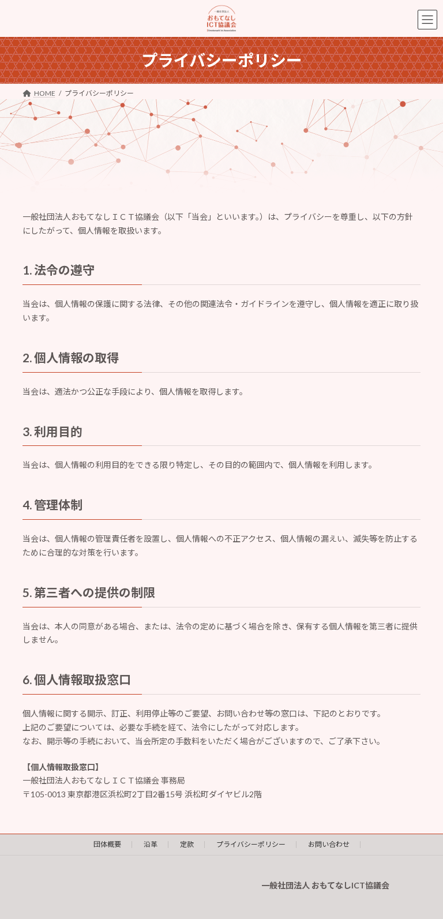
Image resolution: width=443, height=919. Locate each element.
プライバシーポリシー (251, 844)
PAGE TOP (422, 879)
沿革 (150, 844)
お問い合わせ (329, 844)
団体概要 (107, 844)
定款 (187, 844)
